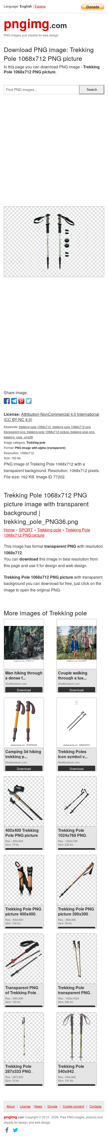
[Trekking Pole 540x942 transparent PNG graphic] (76, 1037)
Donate (52, 1106)
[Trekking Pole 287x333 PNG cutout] (23, 1037)
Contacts (95, 1106)
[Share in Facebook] (7, 401)
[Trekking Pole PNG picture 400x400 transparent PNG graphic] (23, 880)
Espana (40, 6)
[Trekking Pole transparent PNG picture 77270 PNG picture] (76, 958)
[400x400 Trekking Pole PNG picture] (23, 801)
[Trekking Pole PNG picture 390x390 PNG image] (76, 880)
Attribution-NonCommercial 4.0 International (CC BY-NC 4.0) (51, 416)
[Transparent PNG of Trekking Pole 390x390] (23, 958)
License (25, 1106)
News (38, 1106)
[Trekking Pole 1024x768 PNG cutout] (76, 801)
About (11, 1106)
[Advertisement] (54, 152)
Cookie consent (73, 1106)
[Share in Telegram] (14, 401)
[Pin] (21, 401)
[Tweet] (29, 401)
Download (24, 690)
